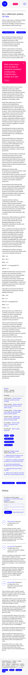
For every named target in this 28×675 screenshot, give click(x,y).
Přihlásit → (8, 512)
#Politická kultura (9, 442)
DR (4, 4)
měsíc (13, 452)
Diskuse (8, 664)
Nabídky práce (15, 664)
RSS (4, 671)
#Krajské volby (8, 445)
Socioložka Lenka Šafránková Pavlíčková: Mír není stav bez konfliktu (13, 465)
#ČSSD (6, 435)
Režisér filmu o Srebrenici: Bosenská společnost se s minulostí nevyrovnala (14, 460)
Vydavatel (9, 662)
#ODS (11, 435)
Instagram (18, 670)
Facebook (5, 670)
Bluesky (8, 665)
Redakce (14, 661)
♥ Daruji (15, 4)
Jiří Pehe (5, 16)
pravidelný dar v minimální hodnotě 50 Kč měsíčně (13, 499)
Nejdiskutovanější (14, 451)
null (17, 665)
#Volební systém (9, 438)
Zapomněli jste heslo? (18, 512)
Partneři (22, 665)
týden (9, 452)
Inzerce (13, 665)
